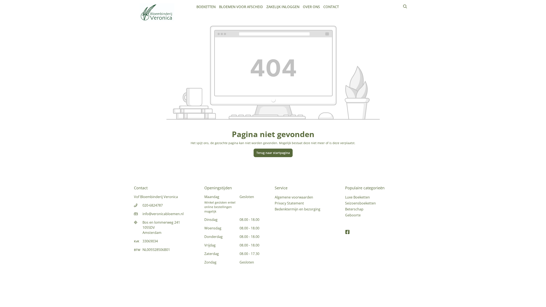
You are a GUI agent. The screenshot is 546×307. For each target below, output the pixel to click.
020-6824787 (152, 205)
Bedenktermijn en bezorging (297, 209)
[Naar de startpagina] (157, 12)
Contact (331, 6)
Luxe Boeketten (357, 197)
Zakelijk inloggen (282, 6)
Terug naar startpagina (273, 153)
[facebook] (347, 230)
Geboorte (353, 215)
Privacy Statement (289, 203)
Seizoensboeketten (360, 203)
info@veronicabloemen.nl (163, 213)
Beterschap (354, 209)
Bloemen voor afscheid (241, 6)
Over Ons (311, 6)
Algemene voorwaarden (294, 197)
